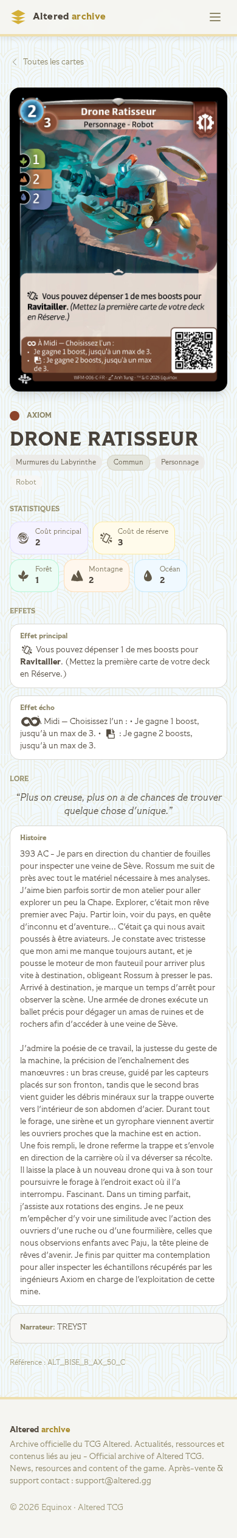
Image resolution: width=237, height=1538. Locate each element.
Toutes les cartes (53, 62)
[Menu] (215, 17)
